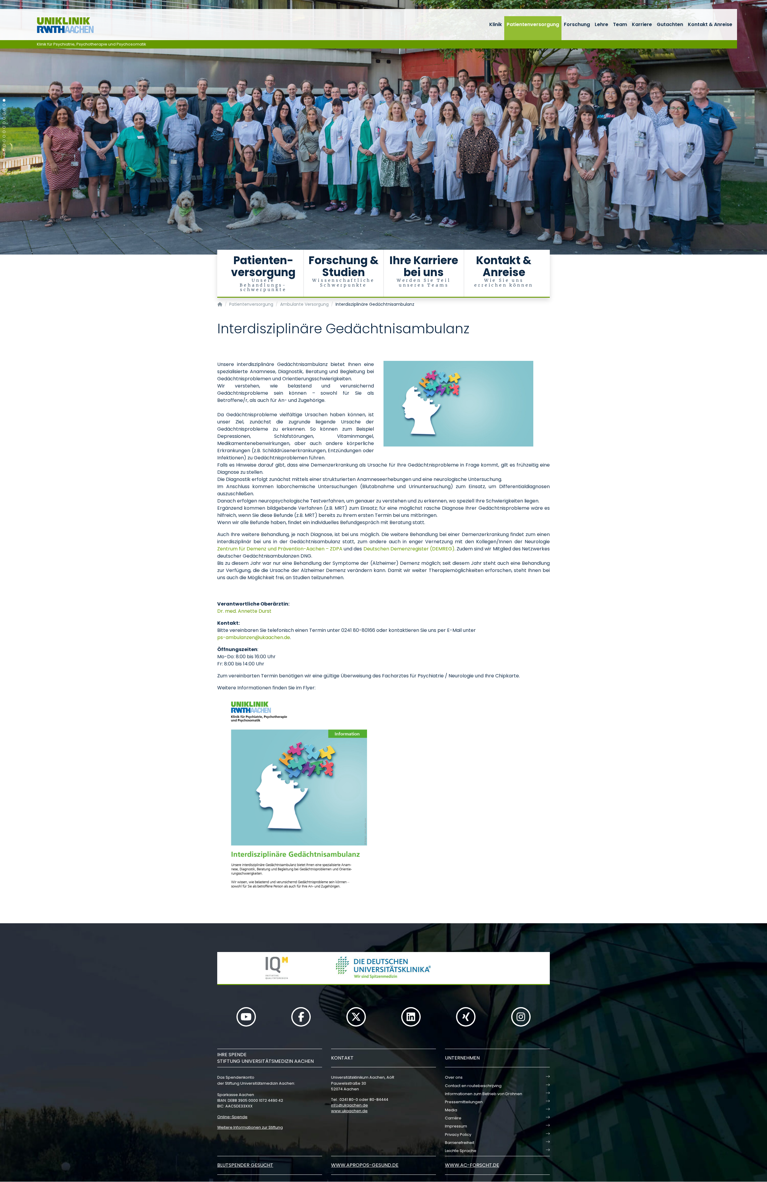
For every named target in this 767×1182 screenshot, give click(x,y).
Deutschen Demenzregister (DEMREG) (409, 548)
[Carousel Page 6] (4, 123)
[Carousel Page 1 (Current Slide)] (4, 100)
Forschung (577, 24)
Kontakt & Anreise (710, 24)
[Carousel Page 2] (4, 105)
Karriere (642, 24)
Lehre (601, 24)
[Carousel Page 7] (4, 127)
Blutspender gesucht (245, 1165)
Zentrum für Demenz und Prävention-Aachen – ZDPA (279, 548)
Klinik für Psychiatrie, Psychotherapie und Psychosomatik (91, 44)
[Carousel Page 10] (4, 141)
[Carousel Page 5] (4, 118)
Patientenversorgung (533, 24)
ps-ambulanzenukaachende (253, 637)
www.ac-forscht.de (472, 1165)
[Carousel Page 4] (4, 114)
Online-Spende (232, 1116)
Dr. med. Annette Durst (244, 611)
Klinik (495, 24)
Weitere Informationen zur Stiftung (250, 1127)
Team (620, 24)
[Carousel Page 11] (4, 145)
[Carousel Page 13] (4, 154)
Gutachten (670, 24)
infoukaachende (349, 1105)
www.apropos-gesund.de (364, 1165)
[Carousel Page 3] (4, 109)
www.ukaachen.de (349, 1110)
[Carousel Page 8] (4, 132)
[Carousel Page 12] (4, 150)
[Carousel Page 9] (4, 136)
